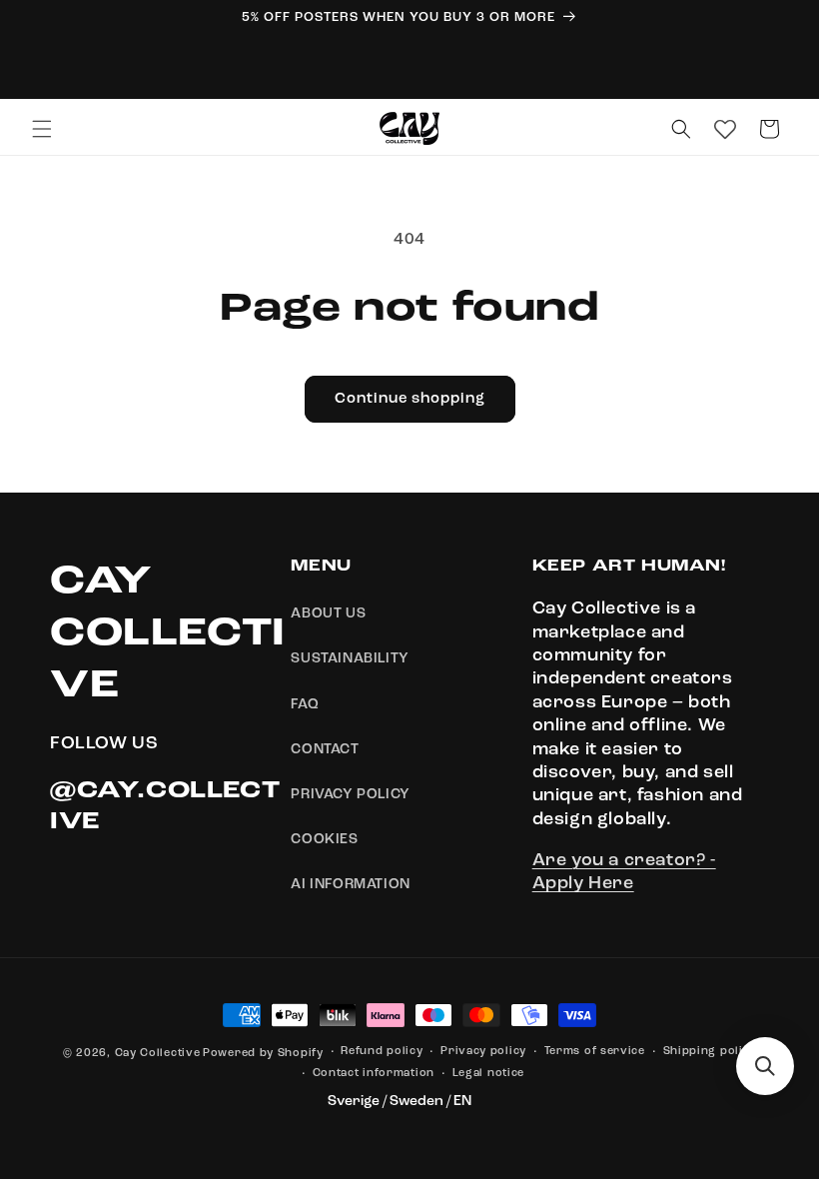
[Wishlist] (725, 129)
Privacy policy (483, 1051)
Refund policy (381, 1051)
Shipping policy (710, 1051)
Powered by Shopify (263, 1053)
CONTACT (325, 749)
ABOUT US (328, 613)
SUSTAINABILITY (350, 658)
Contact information (373, 1073)
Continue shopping (410, 399)
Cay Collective (158, 1053)
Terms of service (594, 1051)
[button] (42, 129)
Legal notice (488, 1073)
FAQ (305, 704)
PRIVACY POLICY (350, 794)
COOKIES (324, 839)
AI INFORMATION (350, 884)
